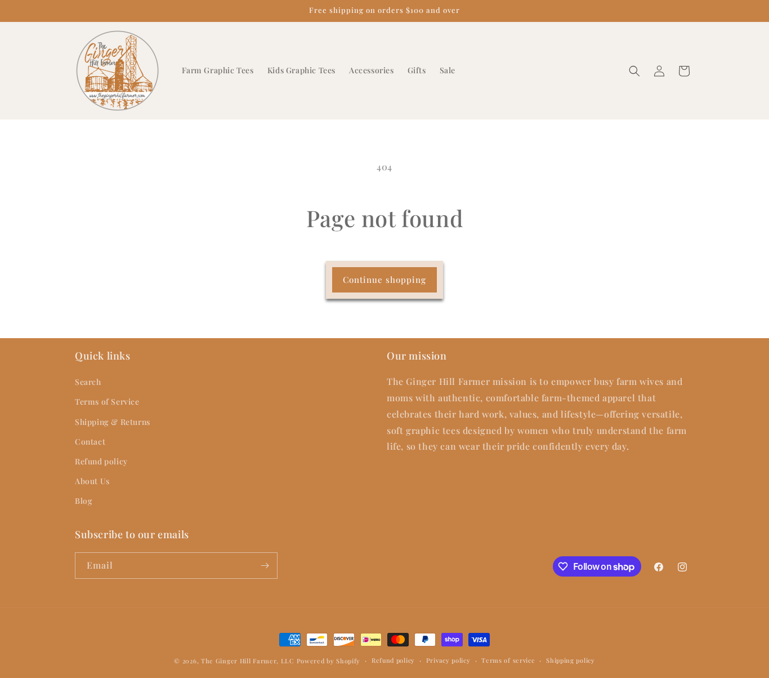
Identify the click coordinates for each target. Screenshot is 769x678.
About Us (92, 481)
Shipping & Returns (112, 421)
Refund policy (101, 461)
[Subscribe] (264, 565)
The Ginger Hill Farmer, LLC (247, 661)
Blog (83, 501)
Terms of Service (107, 402)
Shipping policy (570, 660)
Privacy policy (448, 660)
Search (88, 382)
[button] (634, 71)
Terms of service (508, 660)
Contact (90, 441)
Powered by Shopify (329, 661)
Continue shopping (384, 279)
